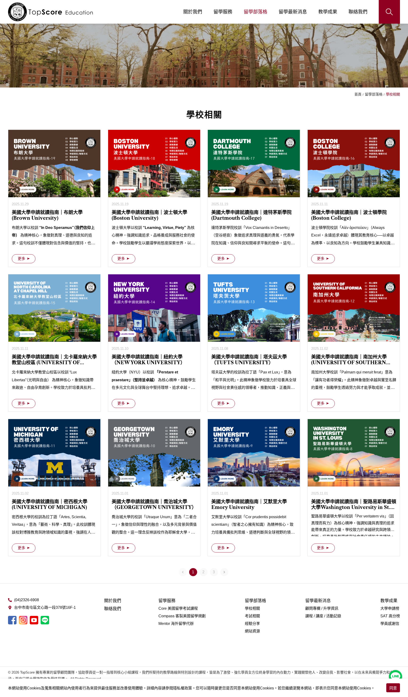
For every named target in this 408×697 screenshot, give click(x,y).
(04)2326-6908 (26, 600)
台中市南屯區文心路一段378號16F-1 (45, 607)
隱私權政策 (182, 688)
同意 (393, 688)
